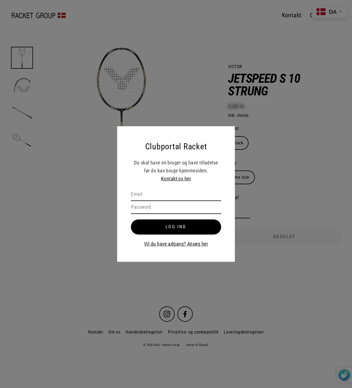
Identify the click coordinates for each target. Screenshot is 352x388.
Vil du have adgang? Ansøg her (176, 244)
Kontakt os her (176, 178)
